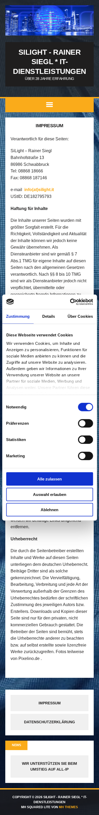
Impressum (50, 703)
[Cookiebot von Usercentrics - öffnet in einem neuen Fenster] (70, 301)
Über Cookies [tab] (80, 316)
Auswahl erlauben (49, 494)
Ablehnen (49, 510)
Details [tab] (48, 316)
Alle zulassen (49, 479)
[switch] (85, 423)
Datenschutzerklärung (49, 722)
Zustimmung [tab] (18, 316)
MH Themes (68, 807)
